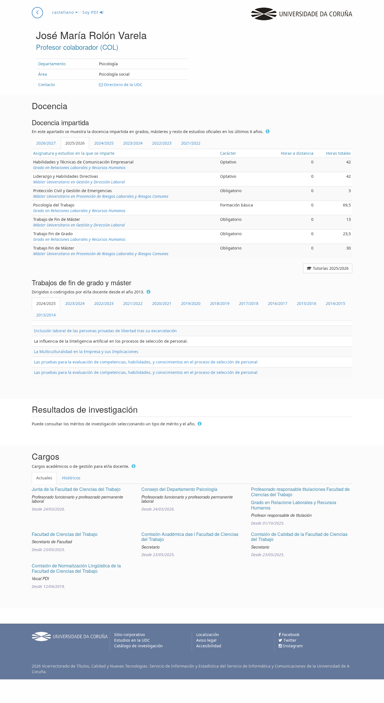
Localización (207, 634)
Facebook (290, 634)
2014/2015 (335, 303)
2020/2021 (161, 303)
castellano (63, 12)
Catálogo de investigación (138, 645)
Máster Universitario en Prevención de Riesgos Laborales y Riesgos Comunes (100, 196)
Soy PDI (91, 12)
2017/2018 (248, 303)
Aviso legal (206, 640)
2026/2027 (46, 143)
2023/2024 (133, 143)
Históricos (71, 477)
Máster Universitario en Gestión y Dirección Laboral (79, 182)
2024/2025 (104, 143)
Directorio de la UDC (122, 84)
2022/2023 (161, 143)
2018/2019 (219, 303)
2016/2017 (277, 303)
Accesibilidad (208, 645)
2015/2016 (306, 303)
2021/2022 (190, 143)
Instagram (292, 645)
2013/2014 (46, 315)
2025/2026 (75, 143)
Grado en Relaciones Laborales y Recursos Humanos (79, 167)
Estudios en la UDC (132, 640)
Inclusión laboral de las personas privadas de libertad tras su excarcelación (105, 330)
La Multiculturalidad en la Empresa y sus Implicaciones (86, 351)
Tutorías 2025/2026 (330, 268)
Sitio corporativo (129, 634)
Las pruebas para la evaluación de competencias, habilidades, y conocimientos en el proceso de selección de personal (145, 362)
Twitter (289, 640)
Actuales (44, 477)
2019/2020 (190, 303)
